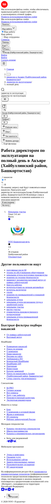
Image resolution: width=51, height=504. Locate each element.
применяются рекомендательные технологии (24, 472)
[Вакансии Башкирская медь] (28, 231)
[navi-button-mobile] (4, 63)
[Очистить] (5, 99)
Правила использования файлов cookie (19, 22)
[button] (4, 55)
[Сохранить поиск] (4, 106)
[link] (5, 49)
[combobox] (13, 93)
